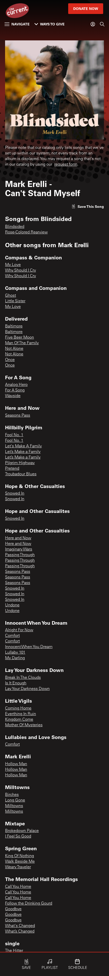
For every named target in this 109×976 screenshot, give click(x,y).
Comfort (12, 636)
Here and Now (18, 538)
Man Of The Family (22, 343)
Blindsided (14, 227)
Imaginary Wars (18, 549)
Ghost (10, 296)
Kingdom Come (19, 720)
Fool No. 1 (14, 435)
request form (65, 165)
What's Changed (20, 926)
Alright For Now (19, 630)
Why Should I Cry (20, 271)
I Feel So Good (18, 837)
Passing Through (20, 555)
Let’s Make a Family (23, 452)
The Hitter (14, 951)
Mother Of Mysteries (24, 725)
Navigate (20, 24)
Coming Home (18, 708)
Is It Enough (15, 683)
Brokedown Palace (22, 831)
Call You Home (18, 887)
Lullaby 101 (15, 653)
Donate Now (85, 8)
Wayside (13, 396)
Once (10, 360)
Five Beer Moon (19, 338)
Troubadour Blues (21, 474)
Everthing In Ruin (20, 714)
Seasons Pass (17, 416)
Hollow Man (16, 764)
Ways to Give (52, 24)
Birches (12, 795)
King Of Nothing (19, 856)
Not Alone (14, 349)
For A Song (15, 390)
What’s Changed (19, 932)
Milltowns (14, 806)
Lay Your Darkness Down (27, 689)
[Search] (102, 24)
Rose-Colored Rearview (26, 232)
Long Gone (15, 800)
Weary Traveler (18, 867)
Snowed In (14, 494)
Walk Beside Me (20, 862)
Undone (12, 605)
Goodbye (13, 909)
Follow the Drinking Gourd (28, 904)
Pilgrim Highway (20, 463)
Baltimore (14, 326)
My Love (13, 265)
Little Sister (15, 301)
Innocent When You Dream (28, 647)
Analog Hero (16, 385)
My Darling (15, 658)
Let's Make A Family (23, 446)
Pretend (12, 469)
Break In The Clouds (23, 678)
